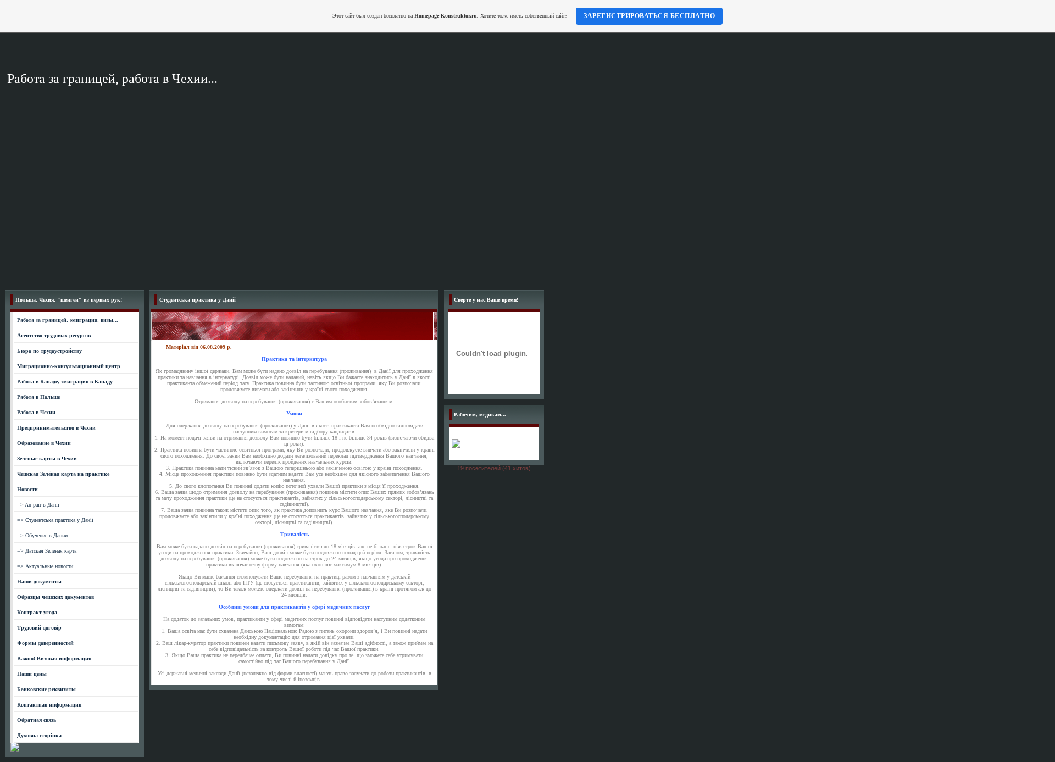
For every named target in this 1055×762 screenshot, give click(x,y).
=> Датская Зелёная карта (46, 551)
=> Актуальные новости (45, 566)
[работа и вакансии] (14, 750)
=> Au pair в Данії (38, 505)
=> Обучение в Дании (42, 535)
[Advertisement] (527, 202)
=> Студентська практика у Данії (55, 520)
